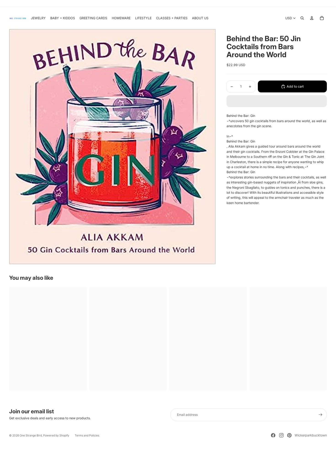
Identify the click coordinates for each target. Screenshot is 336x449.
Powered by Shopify (56, 435)
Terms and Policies (87, 435)
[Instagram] (281, 435)
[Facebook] (273, 435)
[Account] (312, 18)
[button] (277, 101)
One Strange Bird (31, 435)
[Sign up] (320, 414)
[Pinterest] (289, 435)
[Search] (302, 18)
